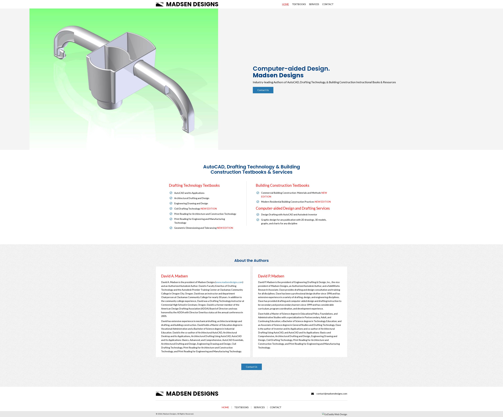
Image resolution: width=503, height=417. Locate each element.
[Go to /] (207, 4)
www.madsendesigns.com (229, 282)
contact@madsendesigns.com (331, 393)
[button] (263, 90)
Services (259, 407)
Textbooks (241, 407)
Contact (275, 407)
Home (225, 407)
